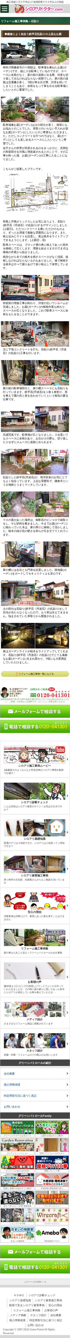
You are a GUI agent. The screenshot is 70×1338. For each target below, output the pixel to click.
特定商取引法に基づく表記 (20, 1095)
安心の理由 (55, 1305)
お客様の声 (51, 1310)
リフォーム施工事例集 (26, 1310)
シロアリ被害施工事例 (48, 1300)
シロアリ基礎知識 (20, 1300)
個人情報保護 (12, 1084)
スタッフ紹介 (38, 1315)
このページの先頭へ (33, 1282)
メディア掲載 (18, 1315)
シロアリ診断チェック (42, 1295)
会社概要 (9, 1073)
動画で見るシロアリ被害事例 (27, 1305)
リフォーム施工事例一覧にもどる (36, 674)
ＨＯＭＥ (19, 1295)
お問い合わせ (12, 1106)
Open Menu (4, 8)
